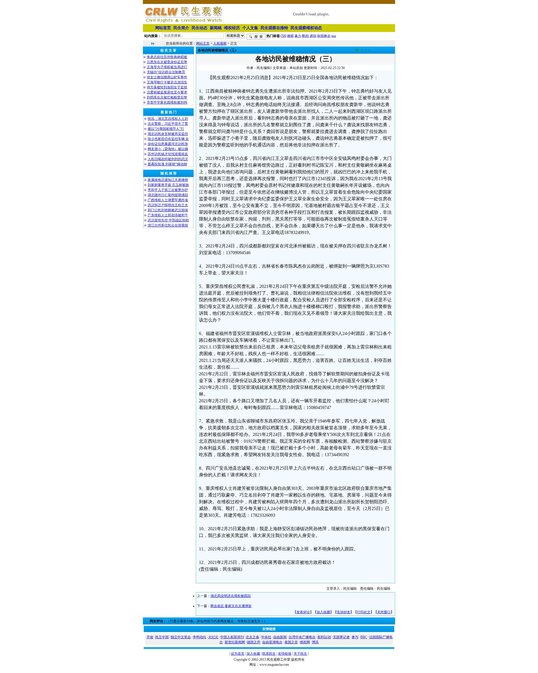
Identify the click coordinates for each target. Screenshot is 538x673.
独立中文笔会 (181, 637)
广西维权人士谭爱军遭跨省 (168, 200)
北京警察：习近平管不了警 (168, 124)
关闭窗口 (384, 612)
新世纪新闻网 (235, 642)
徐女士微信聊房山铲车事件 (167, 77)
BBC (363, 637)
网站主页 (203, 43)
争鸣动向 (199, 637)
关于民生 (300, 654)
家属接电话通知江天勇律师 (168, 180)
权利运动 (324, 637)
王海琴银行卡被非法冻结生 (167, 82)
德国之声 (253, 642)
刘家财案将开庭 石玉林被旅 (168, 185)
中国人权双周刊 (232, 637)
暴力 (297, 36)
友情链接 (284, 654)
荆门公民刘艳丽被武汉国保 (168, 210)
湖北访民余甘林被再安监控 (168, 134)
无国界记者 (341, 637)
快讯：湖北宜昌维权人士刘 (168, 119)
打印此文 (363, 612)
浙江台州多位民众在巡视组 (168, 225)
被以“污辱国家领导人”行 (166, 129)
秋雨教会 (324, 36)
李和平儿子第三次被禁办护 (168, 190)
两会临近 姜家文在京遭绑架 (231, 606)
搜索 (256, 37)
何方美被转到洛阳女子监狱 (167, 87)
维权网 (305, 642)
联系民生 (269, 654)
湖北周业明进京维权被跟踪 (230, 596)
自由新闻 (280, 637)
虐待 (313, 36)
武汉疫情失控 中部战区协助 (168, 220)
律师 (290, 36)
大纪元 (213, 637)
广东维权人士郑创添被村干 (168, 215)
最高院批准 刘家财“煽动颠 (167, 164)
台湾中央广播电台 (302, 637)
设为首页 (237, 654)
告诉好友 (343, 612)
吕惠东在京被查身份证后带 (167, 62)
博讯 (315, 642)
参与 (355, 637)
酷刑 (305, 36)
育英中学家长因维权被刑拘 (167, 102)
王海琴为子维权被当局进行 (167, 67)
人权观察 (220, 43)
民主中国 (162, 637)
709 (283, 36)
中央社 (266, 637)
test (333, 36)
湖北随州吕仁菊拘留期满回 (168, 195)
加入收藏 (323, 612)
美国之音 (291, 642)
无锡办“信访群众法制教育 (166, 72)
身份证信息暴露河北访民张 (168, 144)
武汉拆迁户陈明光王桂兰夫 (168, 205)
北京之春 (252, 637)
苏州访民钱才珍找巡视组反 (168, 154)
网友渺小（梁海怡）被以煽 (168, 149)
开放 (150, 637)
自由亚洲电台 (272, 642)
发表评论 (303, 612)
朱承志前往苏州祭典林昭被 (167, 57)
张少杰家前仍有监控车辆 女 (168, 139)
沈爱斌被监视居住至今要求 (167, 92)
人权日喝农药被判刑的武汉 (168, 159)
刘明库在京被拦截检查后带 (167, 97)
